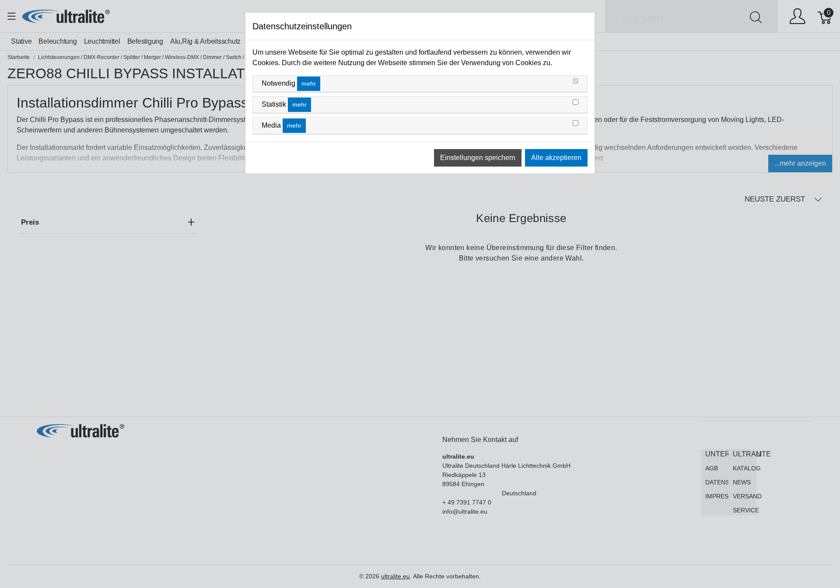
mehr (308, 83)
